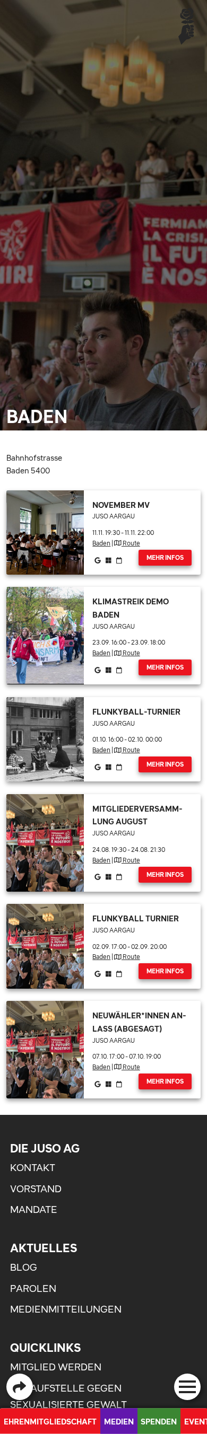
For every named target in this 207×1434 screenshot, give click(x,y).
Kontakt (32, 1168)
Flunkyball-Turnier (136, 712)
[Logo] (186, 26)
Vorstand (36, 1189)
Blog (23, 1267)
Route (131, 543)
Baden (101, 543)
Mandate (33, 1209)
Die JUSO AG (45, 1148)
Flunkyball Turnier (135, 918)
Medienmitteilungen (66, 1309)
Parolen (33, 1288)
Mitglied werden (55, 1367)
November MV (121, 505)
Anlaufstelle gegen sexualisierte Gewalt (68, 1396)
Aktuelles (43, 1248)
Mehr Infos (165, 558)
